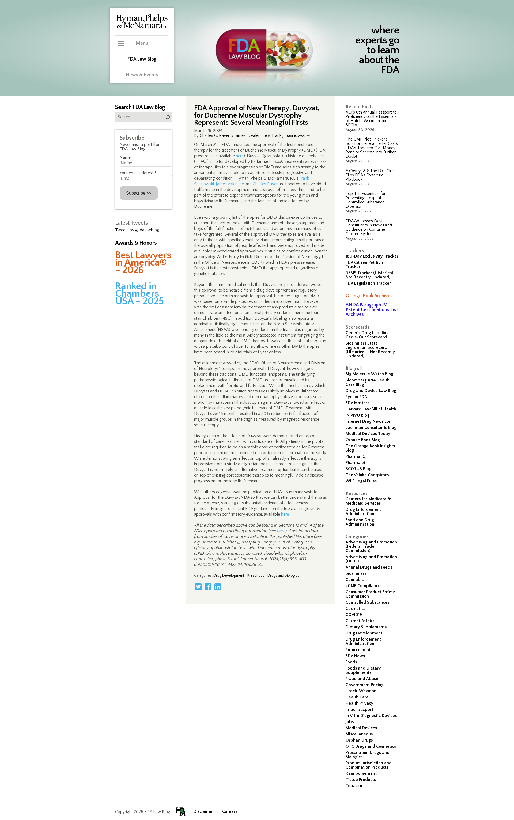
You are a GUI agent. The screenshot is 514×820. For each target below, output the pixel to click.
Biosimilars (356, 573)
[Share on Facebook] (208, 587)
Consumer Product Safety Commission (370, 594)
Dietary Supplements (366, 627)
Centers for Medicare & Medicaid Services (368, 501)
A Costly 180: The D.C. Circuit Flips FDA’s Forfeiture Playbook (372, 175)
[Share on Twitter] (198, 587)
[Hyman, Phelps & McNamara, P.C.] (141, 27)
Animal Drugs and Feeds (369, 567)
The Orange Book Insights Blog (370, 448)
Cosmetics (355, 608)
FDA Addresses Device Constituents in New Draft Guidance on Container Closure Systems (369, 227)
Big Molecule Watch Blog (369, 374)
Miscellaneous (359, 734)
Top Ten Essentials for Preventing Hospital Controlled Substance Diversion (366, 200)
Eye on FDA (356, 396)
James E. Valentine (251, 135)
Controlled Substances (367, 602)
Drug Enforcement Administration (363, 511)
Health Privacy (359, 703)
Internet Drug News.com (369, 421)
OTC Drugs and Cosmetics (371, 746)
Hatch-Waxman (361, 691)
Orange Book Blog (363, 439)
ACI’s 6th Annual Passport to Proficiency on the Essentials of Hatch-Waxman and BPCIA (371, 118)
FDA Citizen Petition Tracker (364, 264)
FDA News (355, 655)
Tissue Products (361, 779)
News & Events (142, 75)
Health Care (357, 697)
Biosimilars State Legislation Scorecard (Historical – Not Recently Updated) (370, 349)
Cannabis (355, 579)
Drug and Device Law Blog (371, 390)
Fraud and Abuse (362, 678)
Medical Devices (361, 727)
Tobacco (354, 785)
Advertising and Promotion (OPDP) (371, 559)
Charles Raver (265, 184)
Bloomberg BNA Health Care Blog (368, 382)
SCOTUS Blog (358, 468)
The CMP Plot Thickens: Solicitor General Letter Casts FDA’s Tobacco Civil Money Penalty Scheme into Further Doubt (372, 148)
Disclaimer (204, 811)
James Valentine (230, 184)
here (240, 155)
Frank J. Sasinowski (288, 135)
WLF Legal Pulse (361, 481)
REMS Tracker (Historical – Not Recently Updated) (371, 274)
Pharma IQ (356, 456)
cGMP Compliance (363, 585)
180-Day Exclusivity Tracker (372, 256)
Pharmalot (355, 462)
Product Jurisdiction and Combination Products (369, 765)
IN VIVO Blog (357, 415)
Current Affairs (360, 620)
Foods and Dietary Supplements (363, 670)
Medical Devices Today (368, 433)
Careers (229, 811)
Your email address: (138, 173)
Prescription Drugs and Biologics (368, 754)
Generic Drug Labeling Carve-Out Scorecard (367, 334)
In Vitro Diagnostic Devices (371, 715)
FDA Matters (357, 402)
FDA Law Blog (142, 59)
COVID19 (354, 614)
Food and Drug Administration (360, 522)
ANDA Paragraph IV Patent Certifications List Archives (372, 309)
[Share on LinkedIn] (217, 587)
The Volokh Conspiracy (367, 475)
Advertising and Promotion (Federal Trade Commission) (371, 546)
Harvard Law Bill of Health (371, 409)
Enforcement (358, 649)
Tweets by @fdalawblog (137, 230)
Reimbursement (361, 773)
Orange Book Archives (369, 295)
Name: (125, 157)
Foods (351, 662)
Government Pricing (365, 684)
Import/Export (359, 709)
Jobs (350, 721)
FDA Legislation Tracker (368, 283)
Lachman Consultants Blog (371, 427)
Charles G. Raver (214, 135)
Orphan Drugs (359, 740)
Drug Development (364, 633)
